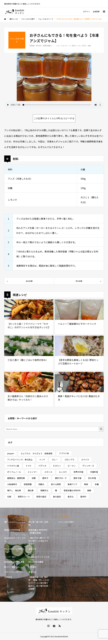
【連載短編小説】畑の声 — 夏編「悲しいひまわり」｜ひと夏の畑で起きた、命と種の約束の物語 (38, 583)
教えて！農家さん (12, 566)
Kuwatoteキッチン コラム (15, 539)
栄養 (97, 484)
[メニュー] (104, 11)
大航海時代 (12, 484)
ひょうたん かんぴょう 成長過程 (36, 453)
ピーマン (72, 465)
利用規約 (32, 566)
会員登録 (96, 11)
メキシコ (48, 471)
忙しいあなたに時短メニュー (14, 550)
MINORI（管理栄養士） (44, 45)
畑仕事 (31, 490)
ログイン (86, 11)
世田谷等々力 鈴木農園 (14, 561)
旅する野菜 (56, 484)
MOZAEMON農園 (35, 561)
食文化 (71, 496)
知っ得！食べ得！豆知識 (38, 523)
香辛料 (83, 496)
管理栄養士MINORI (72, 490)
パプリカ (42, 465)
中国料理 (94, 471)
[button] (15, 593)
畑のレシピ (9, 521)
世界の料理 (78, 471)
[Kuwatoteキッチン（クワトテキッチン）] (14, 11)
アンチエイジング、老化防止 (19, 459)
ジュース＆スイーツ (63, 45)
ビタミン (57, 465)
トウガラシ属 (13, 465)
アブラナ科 (64, 453)
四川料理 (92, 478)
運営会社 (32, 572)
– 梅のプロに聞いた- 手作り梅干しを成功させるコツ (38, 540)
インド (42, 459)
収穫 (34, 478)
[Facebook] (54, 625)
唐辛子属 (77, 478)
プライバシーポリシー (14, 572)
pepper (10, 453)
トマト (29, 465)
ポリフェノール (14, 471)
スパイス (85, 459)
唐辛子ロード (61, 478)
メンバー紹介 (10, 556)
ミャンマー (33, 471)
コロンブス (69, 459)
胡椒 (89, 490)
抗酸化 (41, 484)
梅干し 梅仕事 (14, 490)
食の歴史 (57, 496)
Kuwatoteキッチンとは (38, 556)
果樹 (86, 484)
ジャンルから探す (66, 521)
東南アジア (72, 484)
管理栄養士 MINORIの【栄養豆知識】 (38, 531)
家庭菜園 (28, 484)
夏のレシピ (76, 45)
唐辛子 (45, 478)
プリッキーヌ (88, 465)
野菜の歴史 (41, 496)
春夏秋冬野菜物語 (12, 529)
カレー (55, 459)
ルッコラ (63, 471)
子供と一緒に (87, 45)
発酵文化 (44, 490)
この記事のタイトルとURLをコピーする (54, 118)
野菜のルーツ (24, 496)
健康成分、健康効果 (16, 478)
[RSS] (59, 625)
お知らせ (32, 548)
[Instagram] (48, 625)
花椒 (9, 496)
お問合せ (8, 577)
